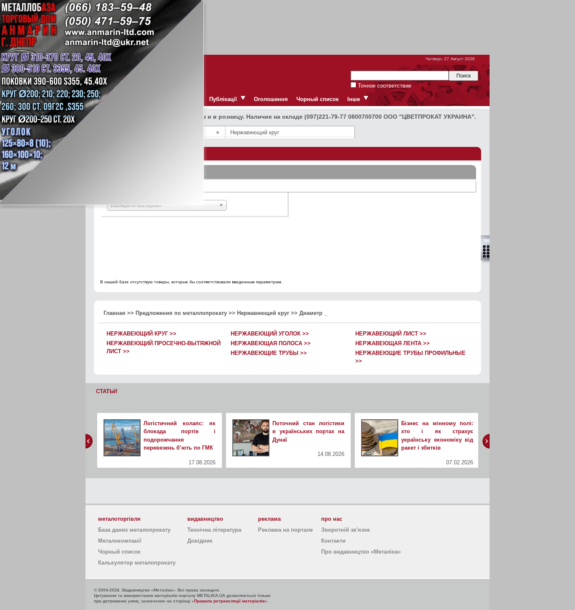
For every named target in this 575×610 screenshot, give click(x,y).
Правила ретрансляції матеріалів (229, 601)
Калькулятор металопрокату (137, 562)
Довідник (200, 541)
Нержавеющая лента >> (392, 343)
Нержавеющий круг (263, 313)
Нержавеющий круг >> (141, 333)
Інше (353, 99)
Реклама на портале (285, 530)
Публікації (223, 99)
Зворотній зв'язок (345, 530)
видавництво (205, 519)
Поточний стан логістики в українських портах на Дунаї (308, 431)
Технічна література (214, 530)
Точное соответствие (383, 86)
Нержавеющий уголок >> (270, 333)
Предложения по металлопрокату (181, 313)
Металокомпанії (119, 541)
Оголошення (271, 99)
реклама (269, 519)
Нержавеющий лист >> (390, 333)
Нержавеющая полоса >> (271, 343)
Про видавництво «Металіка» (361, 552)
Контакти (333, 541)
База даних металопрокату (134, 530)
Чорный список (317, 99)
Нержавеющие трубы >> (269, 353)
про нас (331, 519)
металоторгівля (119, 519)
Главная (114, 313)
